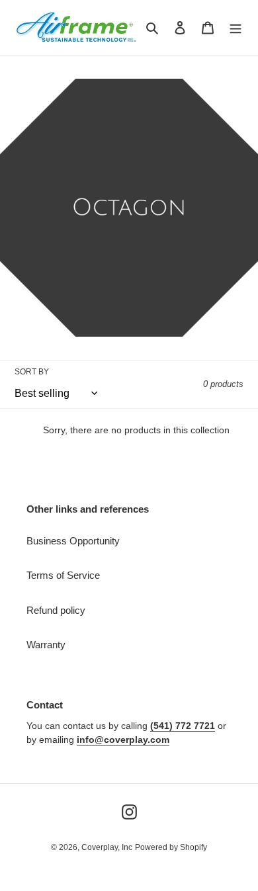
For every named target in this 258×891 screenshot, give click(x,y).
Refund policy (55, 610)
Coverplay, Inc (106, 847)
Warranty (45, 644)
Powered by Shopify (171, 847)
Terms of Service (63, 575)
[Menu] (235, 27)
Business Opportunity (73, 540)
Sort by (32, 371)
